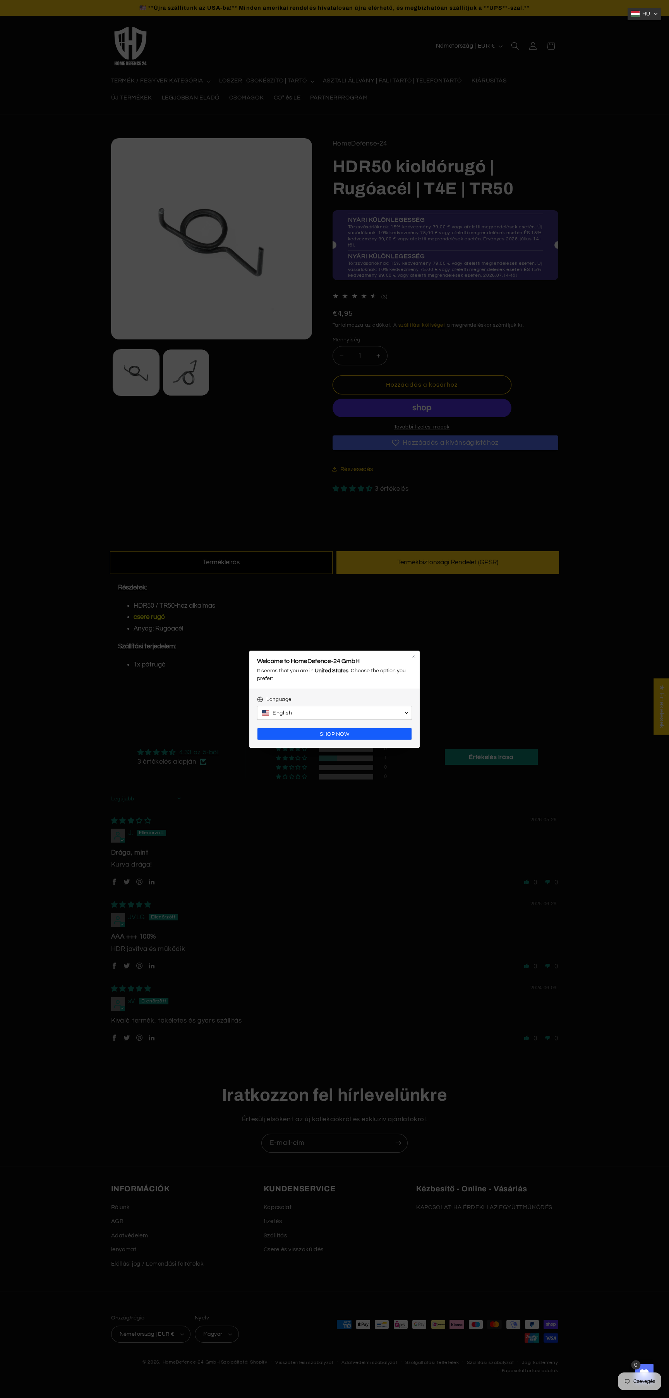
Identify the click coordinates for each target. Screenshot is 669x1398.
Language (279, 699)
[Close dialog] (414, 656)
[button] (644, 14)
